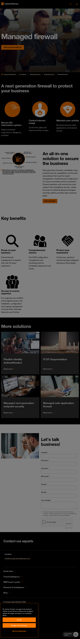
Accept (19, 620)
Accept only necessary (19, 625)
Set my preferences (19, 631)
